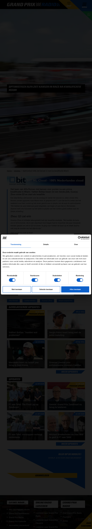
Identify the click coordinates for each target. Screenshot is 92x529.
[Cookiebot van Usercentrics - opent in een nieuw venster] (79, 238)
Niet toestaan (17, 289)
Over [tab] (76, 244)
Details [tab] (46, 244)
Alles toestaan (75, 289)
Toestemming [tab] (16, 244)
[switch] (35, 280)
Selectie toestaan (46, 289)
